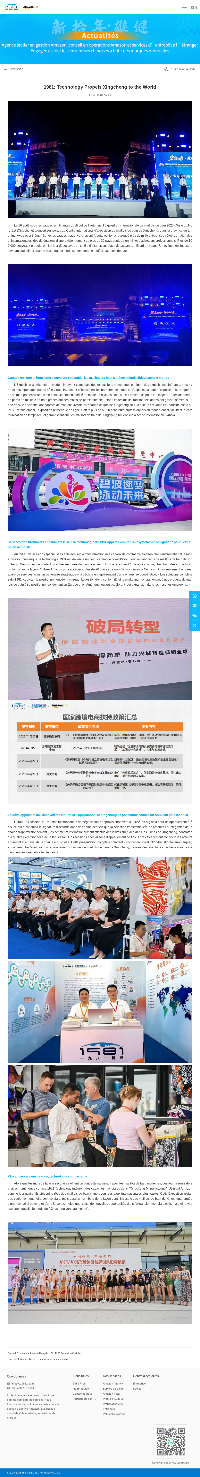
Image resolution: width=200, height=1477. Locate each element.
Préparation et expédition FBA (115, 1403)
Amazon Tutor (111, 1393)
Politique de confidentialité (85, 1398)
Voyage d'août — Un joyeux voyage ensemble (44, 1359)
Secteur (138, 1388)
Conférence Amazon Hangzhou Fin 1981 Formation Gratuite (49, 1353)
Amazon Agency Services (115, 1383)
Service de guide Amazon (115, 1388)
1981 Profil (79, 1383)
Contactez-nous (82, 1393)
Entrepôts (109, 1408)
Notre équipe (81, 1388)
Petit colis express (114, 1413)
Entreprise (139, 1383)
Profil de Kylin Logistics (115, 1398)
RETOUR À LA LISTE (183, 69)
